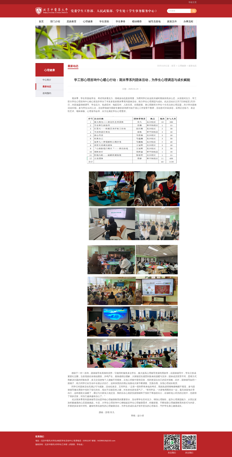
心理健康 (88, 21)
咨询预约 (47, 93)
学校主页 (193, 2)
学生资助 (104, 21)
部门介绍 (55, 21)
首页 (41, 21)
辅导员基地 (154, 21)
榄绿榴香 (137, 21)
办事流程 (188, 21)
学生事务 (120, 21)
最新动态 (47, 86)
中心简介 (47, 80)
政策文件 (172, 21)
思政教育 (71, 21)
